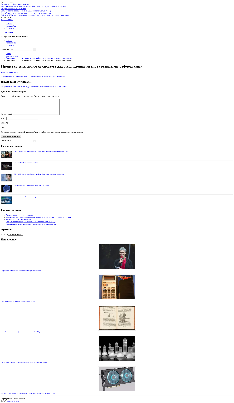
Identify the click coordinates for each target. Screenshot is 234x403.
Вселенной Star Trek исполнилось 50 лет (26, 163)
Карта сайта (11, 26)
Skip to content (7, 20)
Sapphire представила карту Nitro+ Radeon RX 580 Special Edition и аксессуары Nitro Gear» (28, 393)
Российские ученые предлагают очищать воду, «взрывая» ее (26, 13)
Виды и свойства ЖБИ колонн (13, 9)
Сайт (3, 127)
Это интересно (7, 32)
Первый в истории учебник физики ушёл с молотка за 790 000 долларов (23, 332)
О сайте (9, 24)
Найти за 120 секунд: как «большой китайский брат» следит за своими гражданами (36, 15)
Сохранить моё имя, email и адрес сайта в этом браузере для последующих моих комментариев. (43, 132)
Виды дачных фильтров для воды (15, 4)
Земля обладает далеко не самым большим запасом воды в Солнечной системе (33, 6)
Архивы (4, 234)
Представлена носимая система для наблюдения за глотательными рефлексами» (34, 76)
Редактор (14, 72)
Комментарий (6, 114)
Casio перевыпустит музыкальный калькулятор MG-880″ (18, 301)
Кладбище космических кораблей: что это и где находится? (31, 185)
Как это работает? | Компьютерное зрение (26, 197)
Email (4, 123)
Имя (3, 118)
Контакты (10, 28)
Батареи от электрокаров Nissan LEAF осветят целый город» (26, 11)
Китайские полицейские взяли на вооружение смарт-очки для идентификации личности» (41, 151)
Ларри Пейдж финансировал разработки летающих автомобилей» (21, 270)
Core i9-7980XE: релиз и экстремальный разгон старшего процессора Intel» (24, 362)
